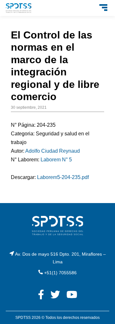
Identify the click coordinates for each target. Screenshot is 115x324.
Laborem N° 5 (56, 159)
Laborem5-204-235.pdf (63, 177)
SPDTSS (23, 317)
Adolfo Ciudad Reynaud (52, 151)
